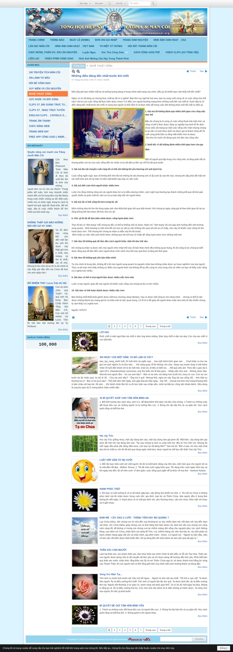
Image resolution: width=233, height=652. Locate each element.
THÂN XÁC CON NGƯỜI (113, 550)
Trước (193, 71)
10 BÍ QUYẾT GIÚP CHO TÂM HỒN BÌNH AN (124, 398)
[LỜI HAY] (85, 341)
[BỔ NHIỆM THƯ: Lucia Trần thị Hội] (41, 303)
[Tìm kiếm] (153, 3)
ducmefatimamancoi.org (97, 639)
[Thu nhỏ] (73, 71)
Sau (202, 71)
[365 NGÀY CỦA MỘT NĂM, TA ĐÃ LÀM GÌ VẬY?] (85, 365)
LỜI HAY (104, 332)
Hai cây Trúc (106, 435)
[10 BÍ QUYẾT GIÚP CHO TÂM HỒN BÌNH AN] (85, 414)
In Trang (73, 317)
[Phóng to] (78, 71)
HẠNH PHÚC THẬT (110, 489)
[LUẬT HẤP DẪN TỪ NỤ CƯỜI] (85, 471)
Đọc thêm (63, 215)
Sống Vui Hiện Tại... (111, 574)
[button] (115, 52)
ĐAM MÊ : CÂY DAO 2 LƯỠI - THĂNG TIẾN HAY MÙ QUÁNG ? (134, 517)
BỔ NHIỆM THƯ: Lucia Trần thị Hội (47, 283)
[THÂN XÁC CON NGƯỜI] (85, 558)
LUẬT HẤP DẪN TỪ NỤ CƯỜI (116, 460)
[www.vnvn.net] (139, 639)
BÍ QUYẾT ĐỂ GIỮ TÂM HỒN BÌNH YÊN (122, 605)
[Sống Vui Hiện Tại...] (85, 587)
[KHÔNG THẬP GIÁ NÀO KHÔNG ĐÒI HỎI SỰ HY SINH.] (41, 246)
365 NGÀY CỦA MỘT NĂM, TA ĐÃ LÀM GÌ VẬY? (126, 357)
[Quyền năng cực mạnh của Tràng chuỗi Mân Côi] (41, 172)
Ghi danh (99, 3)
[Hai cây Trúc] (85, 443)
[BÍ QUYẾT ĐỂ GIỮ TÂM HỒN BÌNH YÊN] (85, 614)
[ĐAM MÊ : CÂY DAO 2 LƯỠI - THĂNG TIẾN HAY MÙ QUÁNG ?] (85, 530)
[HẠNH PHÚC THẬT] (85, 500)
